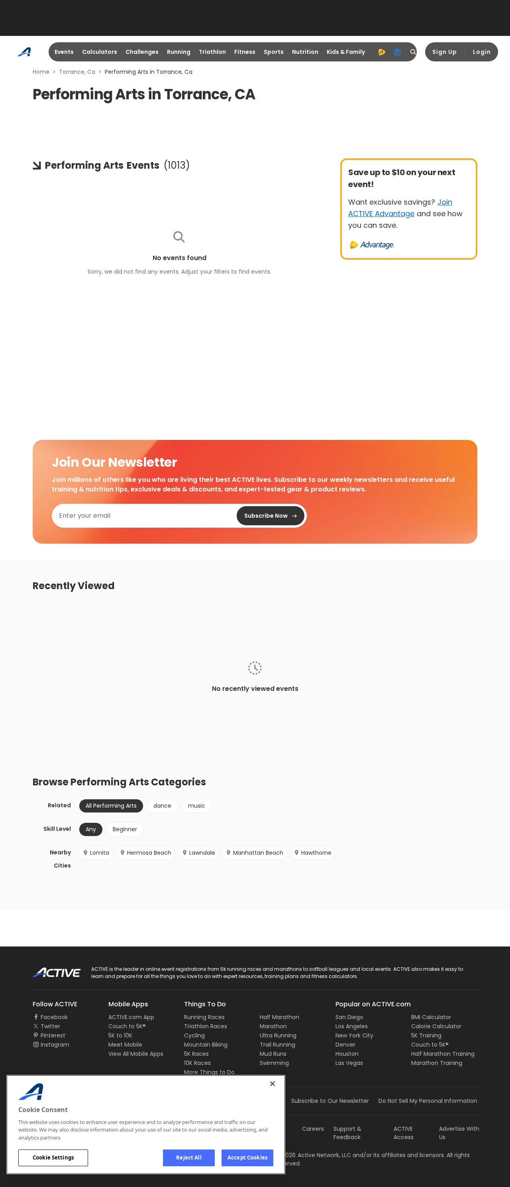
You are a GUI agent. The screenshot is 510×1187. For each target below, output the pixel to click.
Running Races (204, 1017)
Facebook (54, 1017)
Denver (345, 1045)
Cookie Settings (53, 1157)
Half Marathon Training (443, 1054)
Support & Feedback (347, 1133)
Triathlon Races (205, 1026)
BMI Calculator (431, 1017)
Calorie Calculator (436, 1026)
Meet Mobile (125, 1045)
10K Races (197, 1063)
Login (482, 52)
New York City (354, 1035)
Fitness (244, 52)
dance (162, 806)
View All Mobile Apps (135, 1054)
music (196, 806)
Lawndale (202, 853)
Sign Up (444, 52)
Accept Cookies (247, 1157)
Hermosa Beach (149, 853)
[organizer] (397, 52)
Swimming (274, 1063)
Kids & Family (346, 52)
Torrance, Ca (77, 72)
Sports (274, 52)
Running (178, 52)
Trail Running (277, 1045)
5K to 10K (120, 1035)
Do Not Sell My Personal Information (428, 1101)
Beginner (125, 829)
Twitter (50, 1026)
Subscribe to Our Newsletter (330, 1101)
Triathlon (212, 52)
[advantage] (382, 52)
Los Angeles (351, 1026)
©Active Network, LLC (313, 1155)
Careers (313, 1129)
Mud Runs (273, 1054)
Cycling (194, 1035)
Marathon (273, 1026)
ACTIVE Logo (50, 970)
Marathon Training (436, 1063)
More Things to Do (209, 1072)
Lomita (99, 853)
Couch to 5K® (127, 1026)
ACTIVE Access (404, 1133)
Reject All (188, 1157)
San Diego (349, 1017)
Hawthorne (316, 853)
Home (41, 72)
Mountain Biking (206, 1045)
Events (64, 52)
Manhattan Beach (258, 853)
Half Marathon (279, 1017)
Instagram (55, 1045)
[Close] (272, 1083)
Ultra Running (278, 1035)
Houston (347, 1054)
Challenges (142, 52)
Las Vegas (349, 1063)
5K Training (426, 1035)
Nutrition (305, 52)
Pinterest (53, 1035)
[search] (413, 52)
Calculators (99, 52)
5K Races (196, 1054)
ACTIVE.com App (131, 1017)
